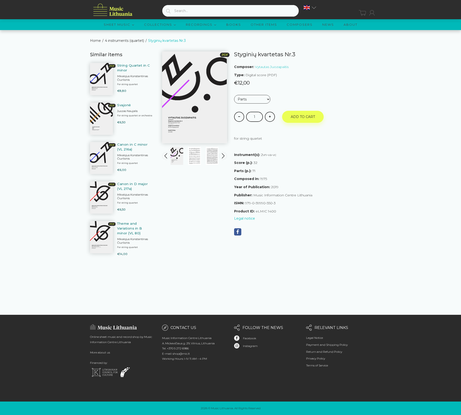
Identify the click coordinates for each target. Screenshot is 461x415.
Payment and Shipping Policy (327, 345)
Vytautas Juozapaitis (272, 67)
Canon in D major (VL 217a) (132, 186)
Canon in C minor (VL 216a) (132, 146)
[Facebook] (237, 231)
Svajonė (124, 105)
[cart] (362, 13)
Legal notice (244, 218)
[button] (310, 7)
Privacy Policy (315, 358)
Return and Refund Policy (324, 351)
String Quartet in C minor (133, 67)
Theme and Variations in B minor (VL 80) (129, 228)
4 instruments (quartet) (124, 40)
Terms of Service (317, 365)
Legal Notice (314, 338)
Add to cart (303, 117)
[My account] (372, 13)
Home (95, 40)
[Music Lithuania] (112, 10)
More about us (100, 352)
